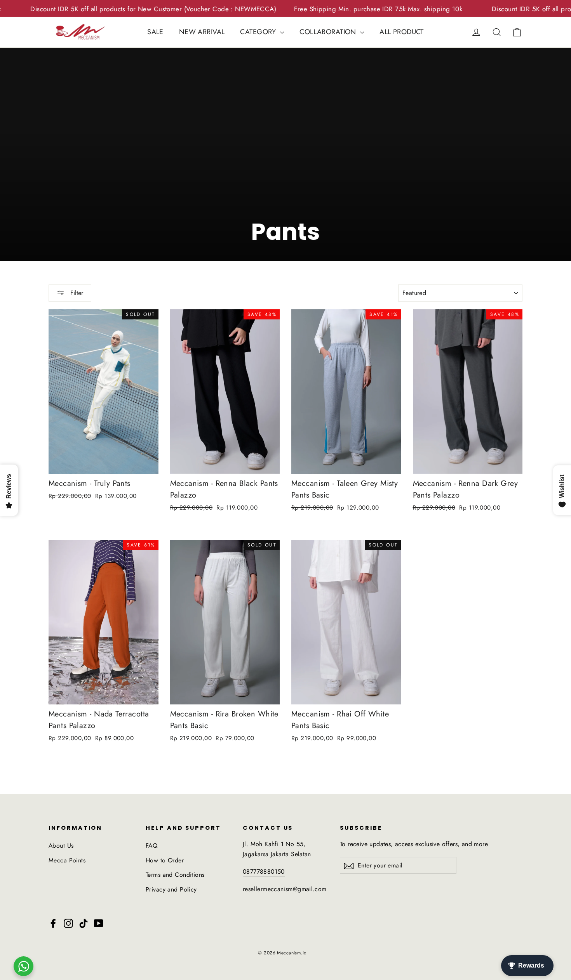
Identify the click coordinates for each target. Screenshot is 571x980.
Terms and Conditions (175, 874)
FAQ (151, 845)
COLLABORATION (328, 32)
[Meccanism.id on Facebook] (53, 923)
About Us (61, 845)
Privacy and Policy (171, 889)
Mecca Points (67, 860)
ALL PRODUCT (402, 32)
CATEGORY (259, 32)
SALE (155, 32)
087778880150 (264, 871)
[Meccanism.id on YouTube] (98, 923)
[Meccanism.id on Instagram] (68, 923)
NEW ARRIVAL (202, 32)
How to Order (165, 860)
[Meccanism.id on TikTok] (83, 923)
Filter (75, 292)
